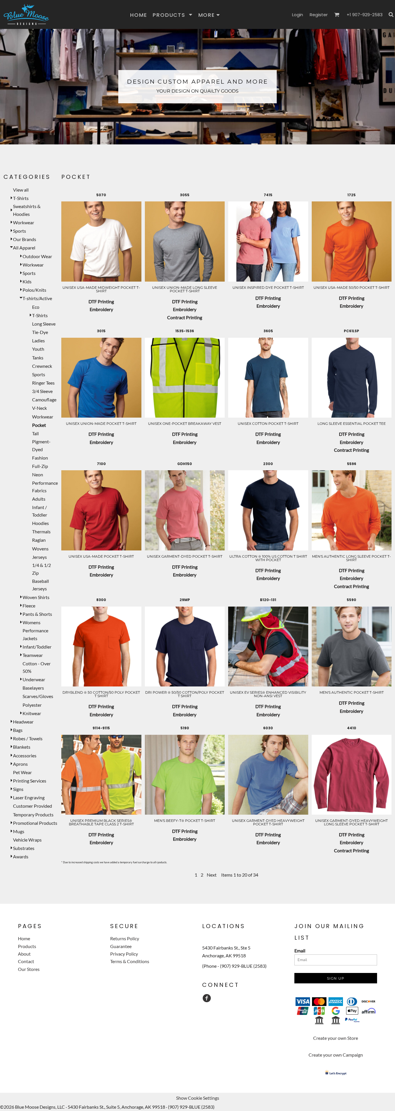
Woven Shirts (36, 597)
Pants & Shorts (37, 614)
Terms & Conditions (129, 961)
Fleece (29, 605)
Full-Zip (40, 466)
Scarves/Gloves (38, 696)
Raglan (39, 540)
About (24, 953)
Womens (31, 622)
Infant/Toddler (37, 646)
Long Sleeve (44, 323)
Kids (27, 281)
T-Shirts (21, 198)
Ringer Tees (43, 382)
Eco (35, 307)
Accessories (24, 755)
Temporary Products (33, 814)
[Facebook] (207, 998)
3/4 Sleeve (42, 391)
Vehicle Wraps (27, 839)
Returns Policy (124, 938)
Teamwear (33, 655)
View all (21, 189)
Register (319, 15)
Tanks (37, 357)
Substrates (23, 848)
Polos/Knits (34, 290)
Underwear (34, 679)
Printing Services (29, 780)
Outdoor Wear (37, 256)
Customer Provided (32, 806)
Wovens (40, 548)
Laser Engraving (29, 797)
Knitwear (32, 713)
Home (24, 938)
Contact (26, 961)
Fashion (40, 457)
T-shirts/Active (37, 298)
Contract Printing (184, 317)
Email (299, 950)
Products (27, 946)
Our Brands (24, 239)
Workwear (23, 222)
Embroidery (101, 309)
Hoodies (40, 523)
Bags (18, 730)
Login (297, 15)
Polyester (32, 705)
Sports (19, 231)
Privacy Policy (124, 953)
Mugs (18, 831)
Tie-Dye (40, 332)
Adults (38, 499)
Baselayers (33, 688)
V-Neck (39, 408)
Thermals (41, 531)
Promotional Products (35, 823)
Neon (37, 474)
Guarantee (121, 946)
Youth (38, 349)
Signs (18, 789)
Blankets (21, 747)
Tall (35, 433)
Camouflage (44, 399)
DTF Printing (101, 301)
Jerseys (39, 557)
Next (212, 874)
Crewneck (42, 366)
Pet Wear (22, 772)
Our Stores (29, 969)
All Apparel (24, 247)
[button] (172, 14)
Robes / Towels (28, 738)
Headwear (23, 721)
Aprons (20, 764)
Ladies (38, 340)
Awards (20, 856)
